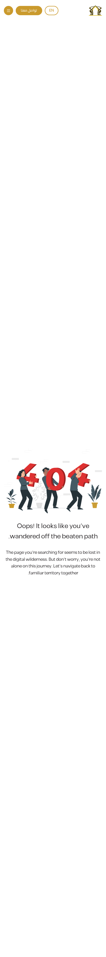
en (51, 10)
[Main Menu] (8, 10)
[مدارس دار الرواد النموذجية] (95, 10)
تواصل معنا (29, 10)
